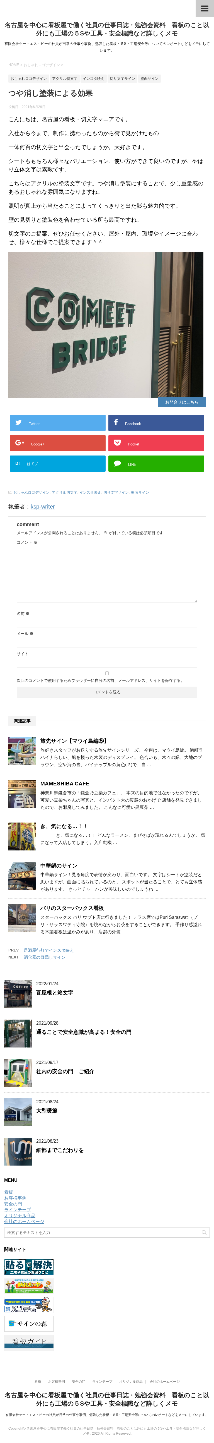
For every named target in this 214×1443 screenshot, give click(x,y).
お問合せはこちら (182, 402)
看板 (8, 1192)
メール (25, 633)
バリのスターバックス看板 (72, 908)
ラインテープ (17, 1209)
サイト (22, 653)
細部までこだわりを (60, 1150)
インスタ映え (90, 492)
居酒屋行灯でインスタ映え (49, 950)
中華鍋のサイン (58, 866)
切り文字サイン (116, 492)
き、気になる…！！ (64, 826)
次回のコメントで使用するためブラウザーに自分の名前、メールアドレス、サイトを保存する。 (100, 680)
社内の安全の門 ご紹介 (65, 1071)
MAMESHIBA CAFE (64, 784)
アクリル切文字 (64, 492)
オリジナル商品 (19, 1215)
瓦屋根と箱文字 (54, 993)
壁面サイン (140, 492)
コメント (27, 542)
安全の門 (13, 1204)
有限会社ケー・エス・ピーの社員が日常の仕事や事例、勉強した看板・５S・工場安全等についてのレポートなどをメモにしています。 (107, 1415)
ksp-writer (43, 507)
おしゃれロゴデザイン (31, 492)
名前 (23, 613)
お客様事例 (15, 1198)
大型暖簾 (46, 1111)
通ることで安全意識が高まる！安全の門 (84, 1032)
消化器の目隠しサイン (44, 957)
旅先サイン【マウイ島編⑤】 (74, 741)
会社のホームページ (24, 1221)
